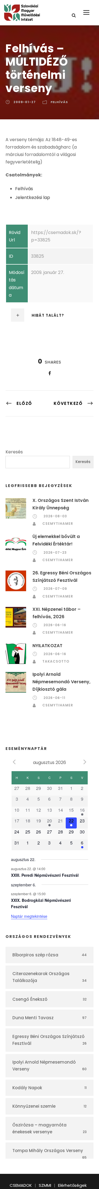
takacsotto (55, 661)
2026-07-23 (55, 552)
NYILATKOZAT (47, 645)
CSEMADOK (21, 1185)
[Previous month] (14, 762)
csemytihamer (57, 523)
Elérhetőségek (72, 1185)
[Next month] (85, 762)
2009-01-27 (24, 102)
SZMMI (45, 1185)
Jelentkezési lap (32, 197)
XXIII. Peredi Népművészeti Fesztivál (45, 875)
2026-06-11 (54, 697)
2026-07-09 (55, 588)
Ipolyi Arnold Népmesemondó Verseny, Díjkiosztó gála (61, 681)
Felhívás (59, 102)
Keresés (14, 452)
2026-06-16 (54, 625)
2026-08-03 (55, 516)
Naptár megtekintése (29, 916)
